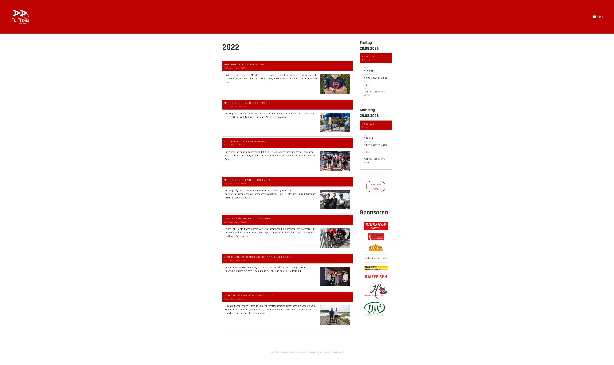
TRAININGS (312, 352)
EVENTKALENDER (290, 352)
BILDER (319, 352)
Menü (600, 17)
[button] (376, 77)
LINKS (341, 352)
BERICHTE (327, 352)
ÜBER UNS (279, 352)
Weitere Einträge (375, 186)
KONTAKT (335, 352)
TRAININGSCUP (302, 352)
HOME (273, 352)
